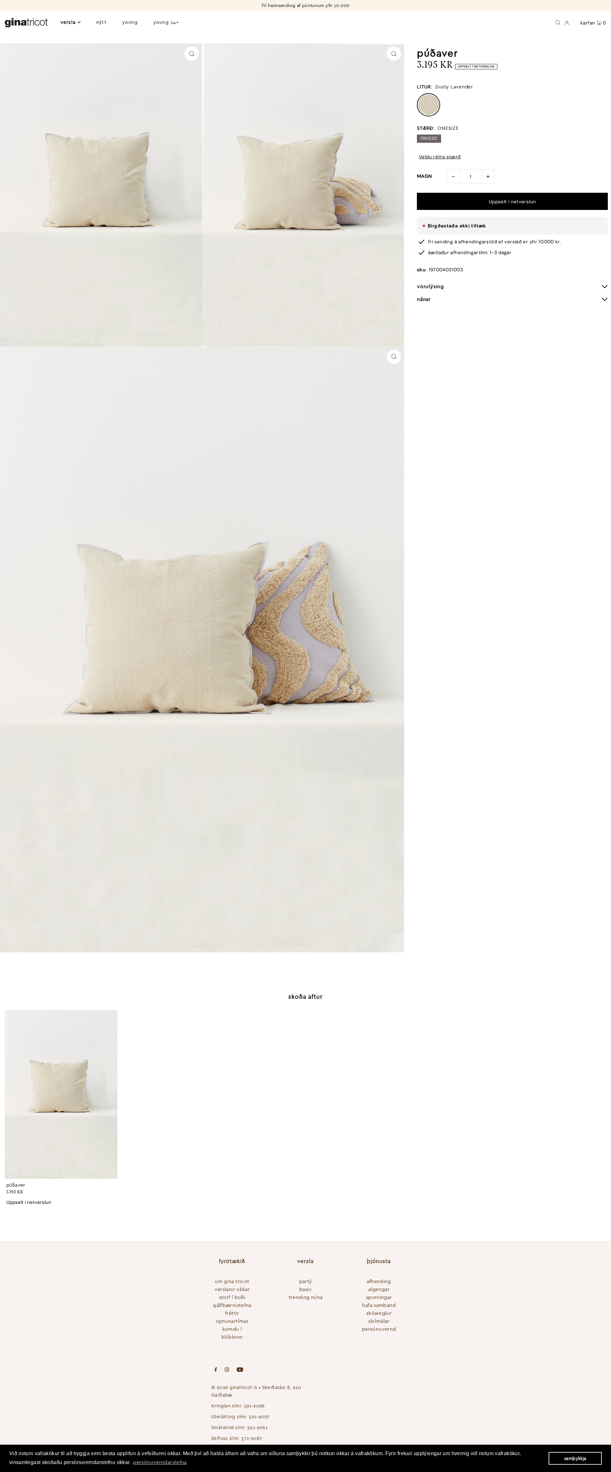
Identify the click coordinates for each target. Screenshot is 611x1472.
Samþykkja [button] (575, 1458)
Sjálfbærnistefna (232, 1305)
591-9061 (257, 1427)
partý (305, 1281)
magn (424, 176)
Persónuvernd (379, 1329)
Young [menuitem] (130, 22)
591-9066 (254, 1406)
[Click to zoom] (192, 53)
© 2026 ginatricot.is (234, 1387)
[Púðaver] (61, 1094)
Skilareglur (378, 1313)
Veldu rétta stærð (439, 157)
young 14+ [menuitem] (166, 22)
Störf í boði (232, 1297)
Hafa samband (379, 1305)
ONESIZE (429, 138)
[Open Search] (558, 22)
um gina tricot (232, 1281)
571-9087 (251, 1438)
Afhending (379, 1281)
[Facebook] (215, 1370)
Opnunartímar (232, 1321)
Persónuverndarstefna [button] (160, 1462)
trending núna (306, 1297)
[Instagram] (227, 1370)
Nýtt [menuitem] (101, 22)
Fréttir (232, 1313)
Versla (68, 22)
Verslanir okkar (232, 1289)
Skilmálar (378, 1321)
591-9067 (259, 1416)
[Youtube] (240, 1370)
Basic (305, 1289)
